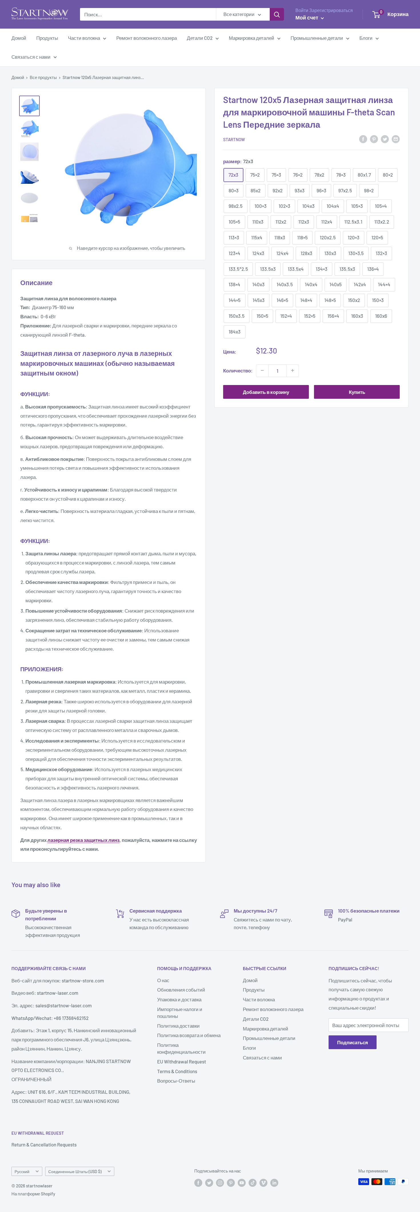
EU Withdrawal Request (181, 1061)
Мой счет (307, 17)
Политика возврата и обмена (189, 1035)
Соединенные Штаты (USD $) (74, 1171)
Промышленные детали (317, 38)
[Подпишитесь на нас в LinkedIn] (274, 1182)
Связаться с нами (31, 57)
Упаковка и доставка (179, 999)
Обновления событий (181, 989)
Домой (18, 38)
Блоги (366, 38)
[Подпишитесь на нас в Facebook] (198, 1182)
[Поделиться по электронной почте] (396, 138)
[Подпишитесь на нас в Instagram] (220, 1182)
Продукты (47, 38)
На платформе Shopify (33, 1193)
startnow (234, 139)
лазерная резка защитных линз (83, 840)
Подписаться (352, 1042)
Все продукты (43, 77)
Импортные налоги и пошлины (179, 1012)
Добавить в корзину (266, 391)
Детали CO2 (200, 38)
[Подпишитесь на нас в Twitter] (209, 1182)
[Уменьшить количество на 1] (262, 370)
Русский (22, 1171)
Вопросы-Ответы (176, 1080)
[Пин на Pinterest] (374, 138)
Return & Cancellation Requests (44, 1144)
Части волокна (84, 38)
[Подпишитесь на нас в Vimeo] (263, 1182)
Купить (357, 391)
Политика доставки (178, 1026)
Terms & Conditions (177, 1071)
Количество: (238, 370)
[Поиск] (277, 14)
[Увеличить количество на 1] (293, 370)
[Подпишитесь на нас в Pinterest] (231, 1182)
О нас (163, 980)
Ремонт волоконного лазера (146, 38)
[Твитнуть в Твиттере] (385, 138)
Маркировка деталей (251, 38)
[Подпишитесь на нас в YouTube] (242, 1182)
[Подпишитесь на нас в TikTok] (253, 1182)
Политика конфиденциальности (181, 1048)
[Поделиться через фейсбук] (363, 138)
